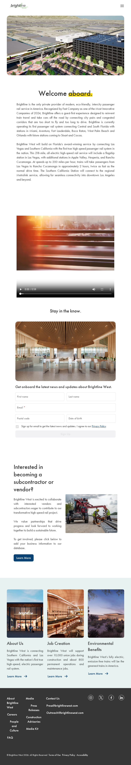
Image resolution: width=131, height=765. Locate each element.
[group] (25, 634)
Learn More (23, 558)
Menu (122, 6)
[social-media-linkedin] (121, 697)
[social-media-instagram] (90, 697)
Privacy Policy (99, 426)
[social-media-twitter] (101, 697)
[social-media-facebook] (111, 697)
